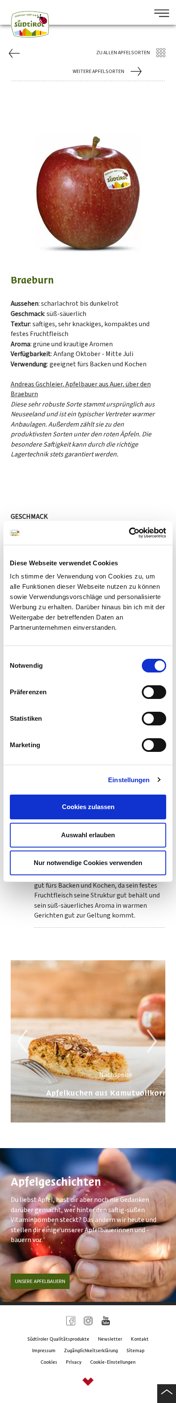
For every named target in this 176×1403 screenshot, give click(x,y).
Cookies (49, 1362)
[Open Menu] (158, 14)
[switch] (154, 692)
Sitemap (135, 1350)
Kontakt (140, 1339)
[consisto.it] (88, 1383)
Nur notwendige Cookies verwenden (88, 862)
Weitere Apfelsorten (98, 71)
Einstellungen (129, 779)
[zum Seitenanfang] (166, 1393)
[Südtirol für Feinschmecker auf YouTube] (105, 1321)
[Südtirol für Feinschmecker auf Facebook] (70, 1321)
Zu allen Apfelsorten (123, 52)
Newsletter (110, 1339)
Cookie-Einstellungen (112, 1362)
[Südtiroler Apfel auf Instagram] (88, 1321)
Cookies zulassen (88, 806)
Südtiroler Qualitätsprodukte (58, 1339)
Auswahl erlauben (88, 835)
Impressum (44, 1350)
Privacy (74, 1362)
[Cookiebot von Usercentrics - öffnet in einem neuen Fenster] (128, 532)
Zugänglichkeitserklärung (91, 1350)
